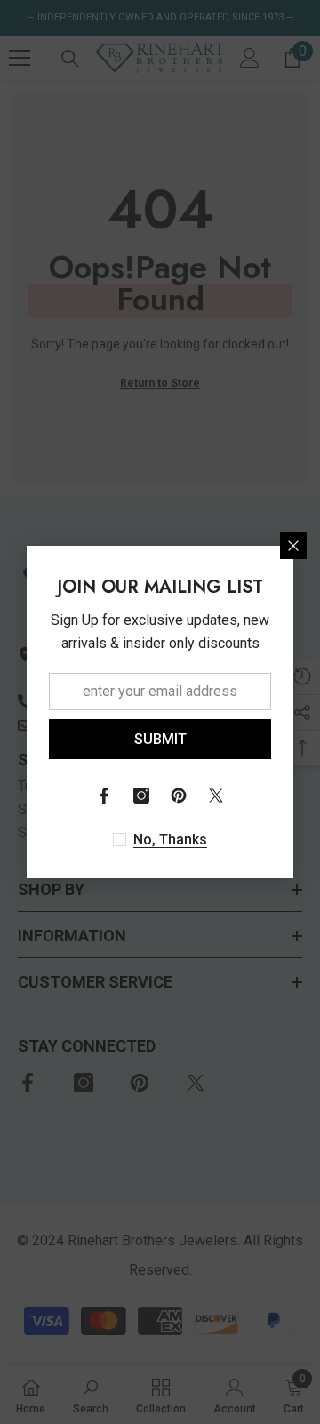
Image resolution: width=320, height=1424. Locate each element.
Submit (160, 739)
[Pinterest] (178, 795)
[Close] (293, 545)
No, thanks (170, 839)
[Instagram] (141, 795)
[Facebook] (104, 795)
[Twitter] (216, 795)
